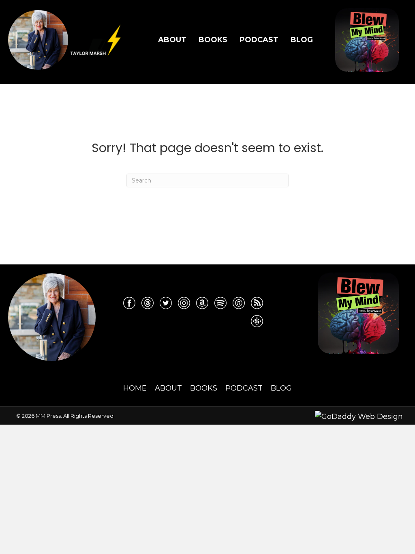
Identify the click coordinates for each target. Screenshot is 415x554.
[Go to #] (220, 303)
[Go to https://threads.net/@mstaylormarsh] (147, 303)
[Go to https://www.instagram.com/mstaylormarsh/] (184, 303)
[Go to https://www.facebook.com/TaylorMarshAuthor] (129, 303)
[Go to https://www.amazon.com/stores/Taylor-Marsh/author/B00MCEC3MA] (202, 303)
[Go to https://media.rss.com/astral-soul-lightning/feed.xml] (257, 303)
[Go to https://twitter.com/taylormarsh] (166, 303)
